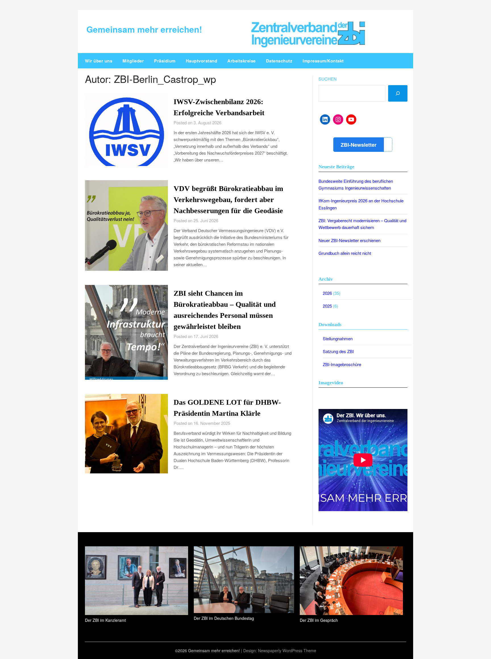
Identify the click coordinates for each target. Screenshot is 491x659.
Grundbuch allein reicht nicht (345, 253)
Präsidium (165, 61)
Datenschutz (279, 61)
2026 (327, 293)
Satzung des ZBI (338, 351)
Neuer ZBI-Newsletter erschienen (349, 240)
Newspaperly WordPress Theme (287, 650)
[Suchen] (397, 93)
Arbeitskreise (241, 61)
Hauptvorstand (201, 61)
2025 (327, 306)
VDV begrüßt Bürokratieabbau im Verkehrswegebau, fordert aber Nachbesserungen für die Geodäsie (228, 199)
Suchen (328, 79)
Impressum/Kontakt (323, 61)
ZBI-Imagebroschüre (342, 364)
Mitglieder (133, 61)
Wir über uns (98, 61)
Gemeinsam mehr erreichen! (144, 29)
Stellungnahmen (338, 338)
